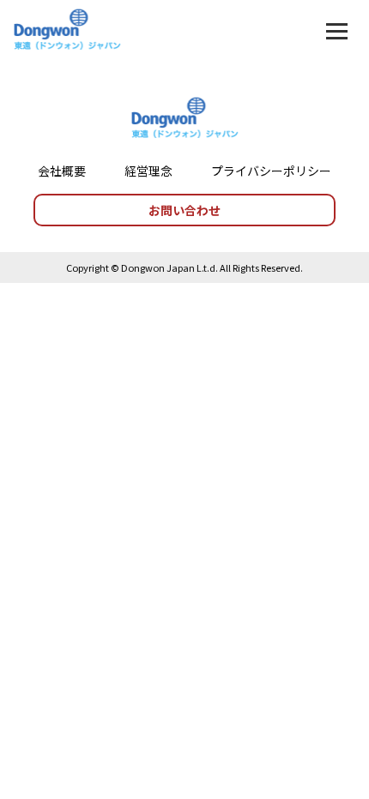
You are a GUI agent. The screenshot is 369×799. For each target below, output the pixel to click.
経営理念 (148, 170)
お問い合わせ (184, 210)
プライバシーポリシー (271, 170)
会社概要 (62, 170)
